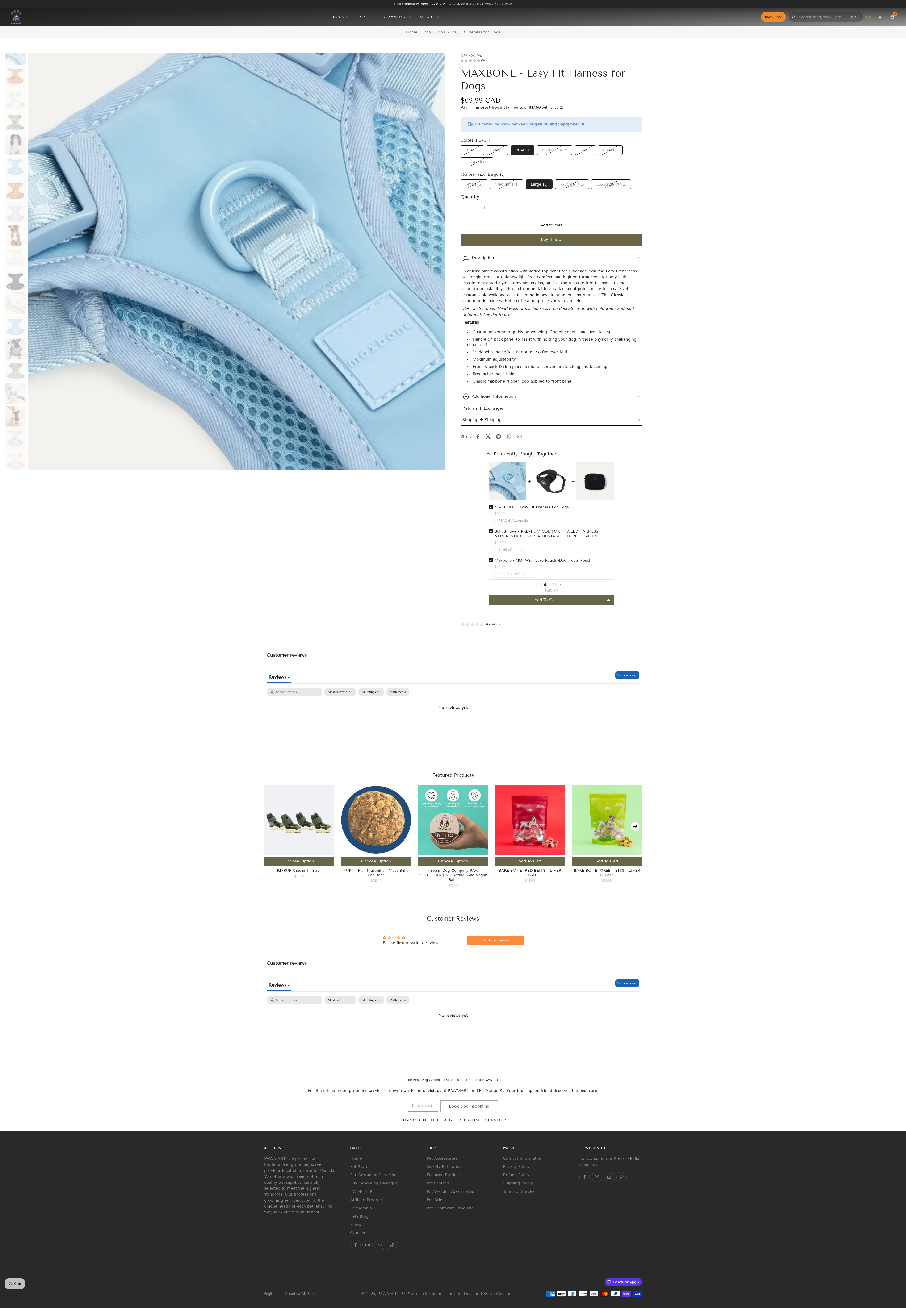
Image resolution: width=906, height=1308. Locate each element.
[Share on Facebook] (478, 436)
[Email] (380, 1245)
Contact (357, 1232)
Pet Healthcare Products (450, 1208)
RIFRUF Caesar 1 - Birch (299, 870)
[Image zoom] (236, 261)
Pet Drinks (436, 1199)
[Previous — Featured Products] (271, 826)
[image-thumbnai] (15, 54)
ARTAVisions (501, 1293)
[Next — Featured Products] (635, 826)
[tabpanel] (453, 723)
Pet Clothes (438, 1183)
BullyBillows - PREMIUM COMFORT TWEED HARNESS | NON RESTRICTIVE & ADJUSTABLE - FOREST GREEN (548, 533)
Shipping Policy (518, 1183)
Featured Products (444, 1174)
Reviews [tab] (279, 677)
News (355, 1224)
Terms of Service (519, 1191)
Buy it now (551, 239)
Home (411, 32)
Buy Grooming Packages (373, 1183)
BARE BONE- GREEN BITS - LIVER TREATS (607, 872)
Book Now (773, 17)
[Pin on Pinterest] (498, 436)
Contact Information (522, 1158)
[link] (423, 1106)
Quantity (470, 197)
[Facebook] (355, 1245)
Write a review (627, 675)
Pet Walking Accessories (450, 1191)
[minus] (465, 207)
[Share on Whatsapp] (509, 436)
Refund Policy (516, 1174)
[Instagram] (367, 1245)
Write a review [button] (495, 940)
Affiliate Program (366, 1199)
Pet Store (359, 1166)
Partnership (361, 1208)
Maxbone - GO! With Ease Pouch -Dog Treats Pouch (543, 560)
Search (855, 17)
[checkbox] (398, 692)
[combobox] (823, 17)
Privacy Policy (516, 1166)
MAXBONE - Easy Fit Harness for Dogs (532, 507)
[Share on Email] (519, 436)
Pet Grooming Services (372, 1174)
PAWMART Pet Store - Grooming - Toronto (420, 1293)
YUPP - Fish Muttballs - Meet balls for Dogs (376, 872)
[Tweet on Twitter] (488, 436)
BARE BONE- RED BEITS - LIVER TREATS (530, 872)
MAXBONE (471, 55)
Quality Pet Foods (444, 1166)
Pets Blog (359, 1216)
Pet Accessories (442, 1158)
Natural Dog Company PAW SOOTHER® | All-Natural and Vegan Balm (453, 875)
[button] (551, 225)
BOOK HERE (362, 1191)
